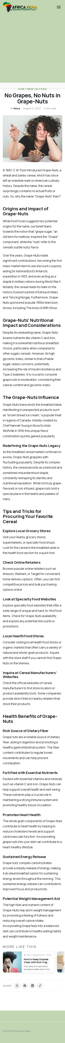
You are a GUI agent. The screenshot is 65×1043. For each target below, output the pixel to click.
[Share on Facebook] (25, 986)
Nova (17, 108)
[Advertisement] (32, 48)
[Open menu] (58, 7)
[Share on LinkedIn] (32, 986)
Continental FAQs (32, 88)
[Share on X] (17, 986)
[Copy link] (40, 986)
